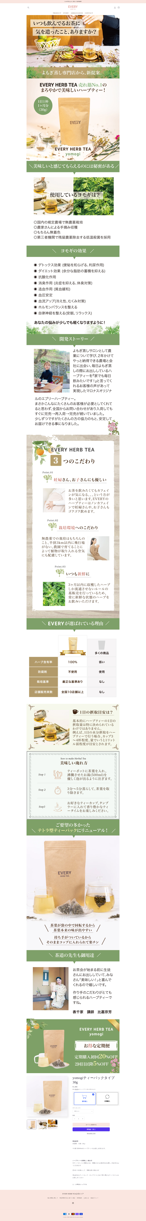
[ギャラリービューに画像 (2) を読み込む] (42, 1124)
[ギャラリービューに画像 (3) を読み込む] (52, 1124)
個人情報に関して (53, 1198)
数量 (74, 1115)
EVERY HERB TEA (71, 1217)
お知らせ (86, 1198)
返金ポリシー (94, 1198)
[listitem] (96, 1159)
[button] (28, 7)
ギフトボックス (77, 1108)
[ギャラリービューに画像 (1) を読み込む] (31, 1124)
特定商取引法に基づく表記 (67, 1198)
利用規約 (79, 1198)
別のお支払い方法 (91, 1133)
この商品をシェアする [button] (81, 1184)
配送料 (76, 1089)
